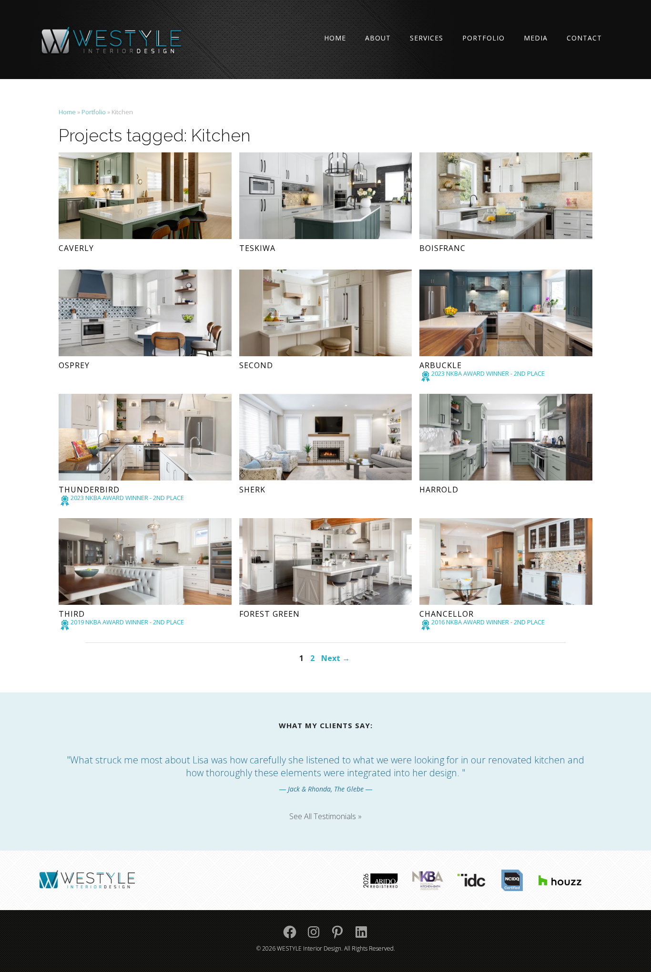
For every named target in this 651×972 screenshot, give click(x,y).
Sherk (252, 489)
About (378, 37)
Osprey (74, 365)
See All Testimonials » (325, 816)
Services (426, 37)
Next (335, 658)
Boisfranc (442, 248)
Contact (584, 37)
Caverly (76, 248)
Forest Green (269, 614)
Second (256, 365)
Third (72, 614)
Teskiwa (257, 248)
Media (536, 37)
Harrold (438, 489)
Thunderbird (89, 489)
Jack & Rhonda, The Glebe (326, 788)
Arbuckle (440, 365)
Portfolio (483, 37)
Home (335, 37)
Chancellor (446, 614)
